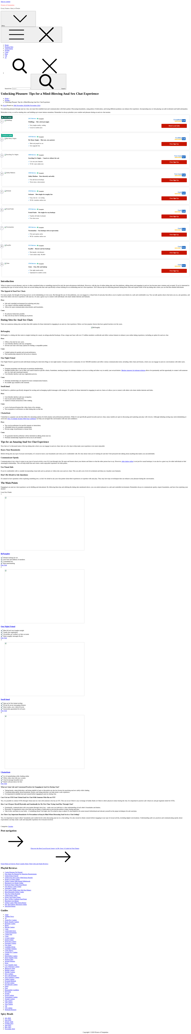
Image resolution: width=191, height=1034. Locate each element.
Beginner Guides (10, 923)
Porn (6, 54)
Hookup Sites (9, 47)
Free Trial (4, 565)
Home (7, 45)
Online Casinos (9, 979)
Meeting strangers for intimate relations (133, 370)
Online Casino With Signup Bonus (15, 903)
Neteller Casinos (10, 972)
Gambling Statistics (11, 949)
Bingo (7, 925)
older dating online (127, 461)
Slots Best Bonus (10, 906)
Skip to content (5, 1)
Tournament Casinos (11, 997)
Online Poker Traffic (11, 895)
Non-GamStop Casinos (12, 977)
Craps (6, 936)
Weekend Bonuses (10, 1009)
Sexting (7, 50)
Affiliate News (9, 916)
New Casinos (9, 974)
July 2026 (8, 1018)
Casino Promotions (11, 932)
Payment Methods (10, 981)
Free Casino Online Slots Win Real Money (18, 890)
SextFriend (5, 699)
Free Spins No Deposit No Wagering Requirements (21, 874)
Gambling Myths (10, 947)
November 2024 (10, 1029)
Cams (6, 52)
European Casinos (10, 943)
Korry (5, 105)
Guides (7, 954)
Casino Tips (8, 934)
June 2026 (8, 1020)
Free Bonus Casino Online (13, 886)
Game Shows (9, 950)
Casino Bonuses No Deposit (13, 872)
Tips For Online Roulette (12, 894)
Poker (6, 986)
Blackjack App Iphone (12, 901)
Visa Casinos (9, 1004)
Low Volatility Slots (11, 965)
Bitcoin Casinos (10, 927)
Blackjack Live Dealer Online (14, 883)
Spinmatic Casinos (10, 888)
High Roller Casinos (11, 956)
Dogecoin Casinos (10, 941)
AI (5, 57)
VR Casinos (8, 1008)
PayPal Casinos (9, 983)
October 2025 (9, 1023)
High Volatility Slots (11, 958)
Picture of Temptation (7, 5)
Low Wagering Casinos (12, 966)
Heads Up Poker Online (12, 879)
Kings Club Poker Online (13, 897)
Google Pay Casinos (11, 952)
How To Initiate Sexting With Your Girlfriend (21, 419)
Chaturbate (5, 772)
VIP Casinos (9, 1002)
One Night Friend (8, 626)
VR (6, 56)
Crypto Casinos (9, 938)
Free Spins (8, 945)
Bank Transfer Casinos (12, 922)
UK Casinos (8, 1001)
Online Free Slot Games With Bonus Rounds (19, 877)
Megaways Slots (10, 968)
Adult (6, 915)
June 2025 (8, 1025)
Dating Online (9, 940)
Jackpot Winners (10, 961)
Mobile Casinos (10, 970)
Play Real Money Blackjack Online (16, 904)
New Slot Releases (10, 975)
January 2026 (9, 1022)
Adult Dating (9, 48)
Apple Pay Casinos (11, 920)
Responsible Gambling (12, 990)
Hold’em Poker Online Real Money (16, 885)
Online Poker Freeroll (11, 876)
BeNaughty (5, 554)
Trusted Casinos (10, 999)
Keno (6, 963)
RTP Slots (8, 992)
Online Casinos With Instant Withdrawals (17, 881)
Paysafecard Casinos (11, 984)
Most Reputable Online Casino (14, 892)
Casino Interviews (10, 931)
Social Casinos (9, 995)
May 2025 (8, 1027)
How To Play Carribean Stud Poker (16, 899)
